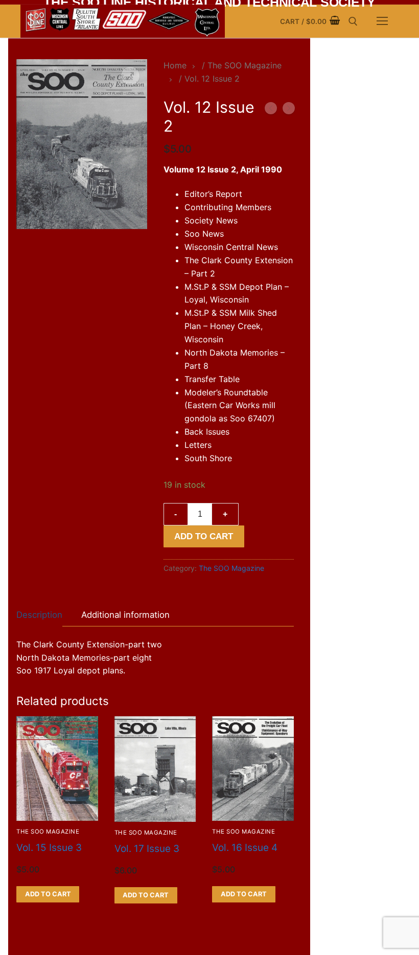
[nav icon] (382, 21)
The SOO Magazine (231, 568)
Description (39, 615)
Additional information (125, 615)
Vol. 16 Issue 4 (244, 847)
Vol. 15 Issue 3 (49, 847)
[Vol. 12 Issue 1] (271, 110)
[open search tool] (353, 21)
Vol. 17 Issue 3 (146, 849)
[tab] (39, 615)
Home (175, 65)
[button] (130, 76)
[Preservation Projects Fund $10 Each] (289, 110)
